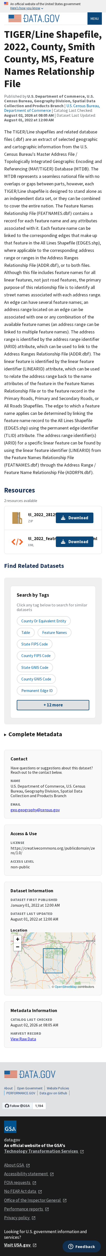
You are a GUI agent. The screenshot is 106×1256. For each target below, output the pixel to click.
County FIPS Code (36, 655)
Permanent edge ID (37, 690)
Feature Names (54, 632)
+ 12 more (53, 705)
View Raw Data (23, 1038)
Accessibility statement (26, 1174)
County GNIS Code (36, 679)
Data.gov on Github (53, 1093)
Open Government (29, 1088)
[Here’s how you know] (53, 6)
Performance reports (24, 1209)
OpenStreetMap (66, 986)
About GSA (14, 1165)
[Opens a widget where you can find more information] (82, 1247)
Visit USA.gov (17, 1245)
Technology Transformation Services (41, 1151)
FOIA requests (17, 1182)
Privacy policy (17, 1218)
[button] (17, 939)
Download (78, 518)
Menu (95, 18)
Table (25, 632)
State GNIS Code (34, 667)
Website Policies (58, 1088)
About (8, 1088)
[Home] (34, 18)
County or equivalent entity (43, 620)
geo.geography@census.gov (35, 809)
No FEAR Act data (20, 1191)
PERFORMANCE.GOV (20, 1093)
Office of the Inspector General (32, 1200)
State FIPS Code (34, 644)
